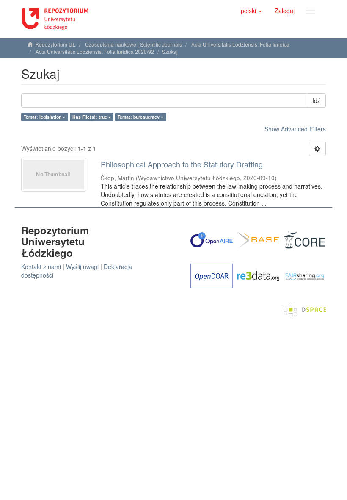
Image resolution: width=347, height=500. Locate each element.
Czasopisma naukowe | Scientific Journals (133, 44)
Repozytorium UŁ (55, 44)
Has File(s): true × (91, 117)
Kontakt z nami (41, 266)
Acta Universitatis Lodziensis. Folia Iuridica (240, 44)
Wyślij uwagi (82, 266)
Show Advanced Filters (295, 129)
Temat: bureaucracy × (140, 117)
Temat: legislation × (44, 117)
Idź (316, 100)
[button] (251, 10)
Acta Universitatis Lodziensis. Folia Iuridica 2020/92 (95, 51)
